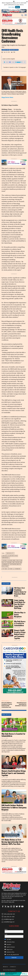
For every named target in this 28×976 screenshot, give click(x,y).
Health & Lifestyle (10, 947)
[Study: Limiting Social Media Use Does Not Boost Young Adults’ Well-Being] (7, 603)
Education (8, 944)
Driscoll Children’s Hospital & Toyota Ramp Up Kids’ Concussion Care (7, 705)
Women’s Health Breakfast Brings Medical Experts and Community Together (20, 634)
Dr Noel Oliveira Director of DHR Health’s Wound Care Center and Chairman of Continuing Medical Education (12, 563)
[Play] (4, 62)
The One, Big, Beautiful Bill (12, 954)
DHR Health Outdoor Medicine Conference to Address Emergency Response (14, 807)
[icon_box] (8, 914)
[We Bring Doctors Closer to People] (11, 887)
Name (6, 929)
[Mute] (15, 62)
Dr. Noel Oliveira (7, 568)
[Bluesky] (17, 906)
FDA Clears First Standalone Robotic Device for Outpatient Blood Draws (20, 592)
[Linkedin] (8, 906)
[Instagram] (11, 906)
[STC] (14, 11)
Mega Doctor (9, 949)
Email (6, 934)
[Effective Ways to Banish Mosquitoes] (7, 615)
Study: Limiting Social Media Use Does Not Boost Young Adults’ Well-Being (19, 604)
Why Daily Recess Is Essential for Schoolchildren (20, 623)
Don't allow (11, 7)
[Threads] (14, 906)
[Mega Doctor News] (7, 15)
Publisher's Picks (14, 49)
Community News (5, 49)
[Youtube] (22, 906)
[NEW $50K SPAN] (14, 22)
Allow (17, 7)
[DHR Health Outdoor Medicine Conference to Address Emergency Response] (14, 796)
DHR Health (10, 553)
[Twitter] (5, 906)
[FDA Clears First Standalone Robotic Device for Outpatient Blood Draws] (7, 591)
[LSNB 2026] (15, 669)
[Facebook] (3, 906)
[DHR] (14, 975)
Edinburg (17, 568)
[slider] (18, 62)
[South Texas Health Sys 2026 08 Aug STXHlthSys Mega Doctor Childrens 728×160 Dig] (14, 162)
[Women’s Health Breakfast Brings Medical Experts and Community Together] (7, 633)
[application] (14, 62)
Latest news (6, 583)
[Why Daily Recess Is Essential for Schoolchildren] (7, 624)
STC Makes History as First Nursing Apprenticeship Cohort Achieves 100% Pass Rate (13, 841)
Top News (8, 939)
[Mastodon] (19, 906)
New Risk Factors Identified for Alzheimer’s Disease (20, 704)
